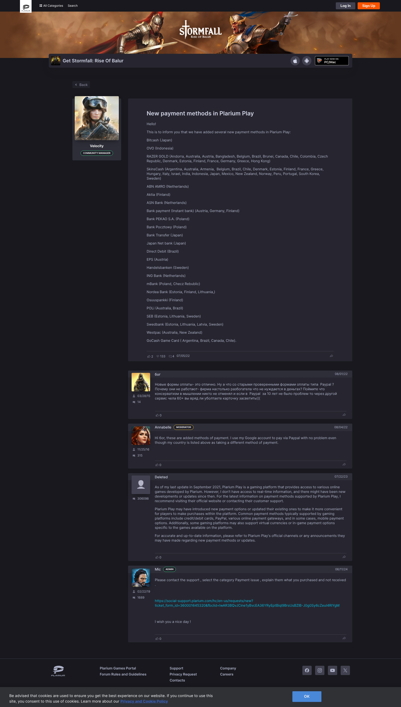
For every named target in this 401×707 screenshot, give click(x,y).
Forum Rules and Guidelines (123, 674)
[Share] (331, 356)
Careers (226, 674)
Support (176, 668)
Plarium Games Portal (118, 668)
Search (73, 6)
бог (158, 374)
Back (83, 84)
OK (307, 696)
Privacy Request (183, 674)
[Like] (149, 356)
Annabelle (163, 427)
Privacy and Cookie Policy (144, 701)
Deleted (161, 477)
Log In (345, 6)
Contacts (177, 680)
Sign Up (368, 6)
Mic (158, 569)
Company (228, 668)
